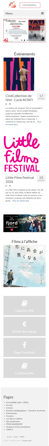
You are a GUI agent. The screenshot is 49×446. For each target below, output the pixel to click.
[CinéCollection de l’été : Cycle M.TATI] (24, 74)
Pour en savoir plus (21, 201)
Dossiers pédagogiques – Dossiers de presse (25, 410)
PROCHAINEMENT (14, 424)
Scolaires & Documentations (18, 427)
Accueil (9, 405)
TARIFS (9, 429)
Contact (9, 408)
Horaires (9, 416)
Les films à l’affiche (14, 419)
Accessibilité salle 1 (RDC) (17, 402)
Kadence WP (27, 440)
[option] (24, 266)
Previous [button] (5, 266)
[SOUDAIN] (24, 266)
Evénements (11, 413)
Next (42, 31)
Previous (6, 31)
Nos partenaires (13, 421)
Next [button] (43, 266)
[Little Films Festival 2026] (24, 152)
